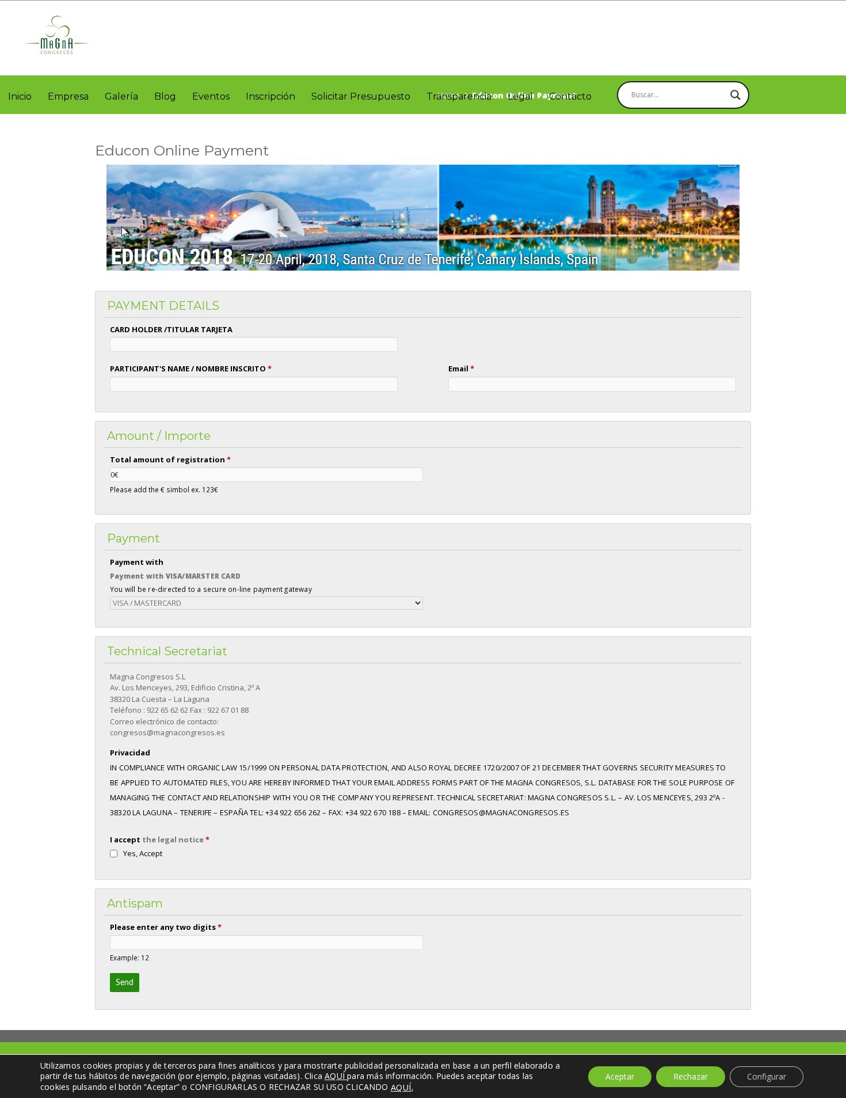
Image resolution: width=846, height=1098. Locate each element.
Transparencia (458, 96)
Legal (520, 96)
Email (461, 368)
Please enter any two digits (166, 927)
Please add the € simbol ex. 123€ (164, 489)
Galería (121, 96)
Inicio (20, 96)
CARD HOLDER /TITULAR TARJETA (171, 329)
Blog (165, 96)
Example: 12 (129, 957)
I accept (159, 839)
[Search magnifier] (735, 95)
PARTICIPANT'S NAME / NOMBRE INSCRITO (191, 368)
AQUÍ (401, 1087)
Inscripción (270, 96)
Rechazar (690, 1076)
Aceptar (619, 1076)
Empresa (68, 96)
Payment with (136, 562)
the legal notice (173, 839)
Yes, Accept (142, 853)
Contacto (570, 96)
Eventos (211, 96)
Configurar (766, 1076)
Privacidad (130, 752)
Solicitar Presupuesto (360, 96)
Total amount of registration (170, 459)
